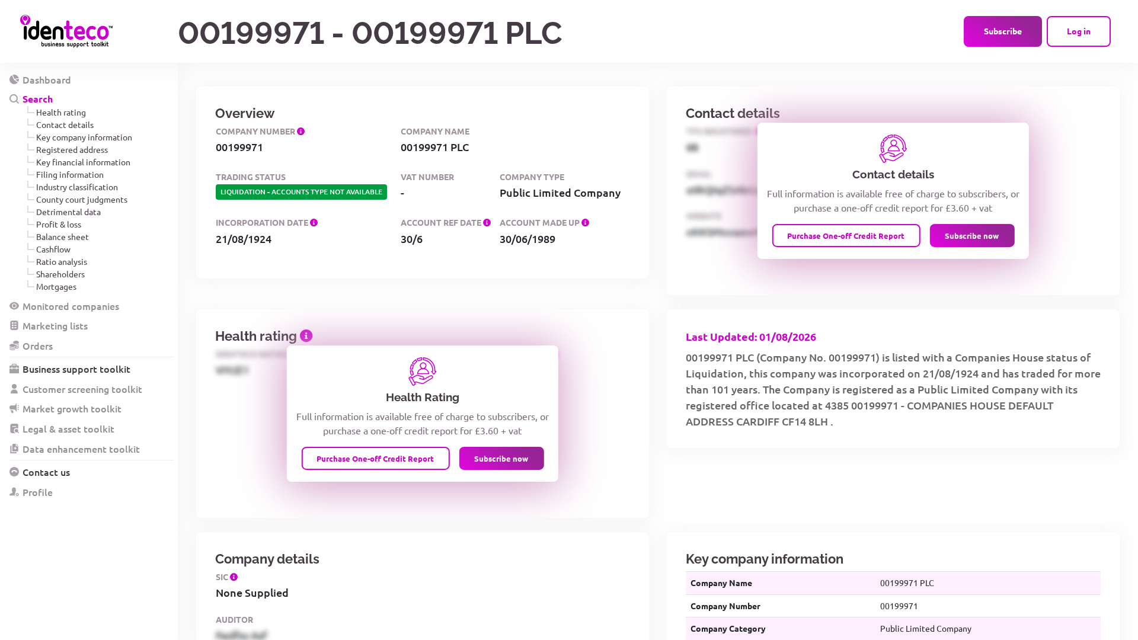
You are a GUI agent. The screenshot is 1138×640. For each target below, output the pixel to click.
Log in (1079, 30)
